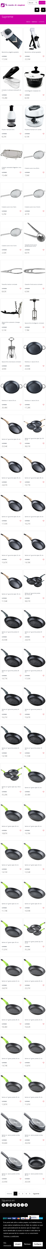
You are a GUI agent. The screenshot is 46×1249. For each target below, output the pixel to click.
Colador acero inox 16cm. (9, 207)
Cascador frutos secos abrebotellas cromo (31, 245)
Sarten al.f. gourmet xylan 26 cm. (11, 516)
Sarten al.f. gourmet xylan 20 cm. (34, 555)
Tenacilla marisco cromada (9, 284)
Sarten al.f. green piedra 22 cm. (34, 1058)
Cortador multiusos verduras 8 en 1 (11, 90)
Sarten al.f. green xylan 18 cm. (10, 942)
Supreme (4, 56)
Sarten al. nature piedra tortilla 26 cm (11, 1136)
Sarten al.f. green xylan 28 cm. (33, 826)
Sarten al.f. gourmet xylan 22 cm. (11, 555)
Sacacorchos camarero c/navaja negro (11, 323)
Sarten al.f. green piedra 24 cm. (11, 1058)
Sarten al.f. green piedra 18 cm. (34, 1097)
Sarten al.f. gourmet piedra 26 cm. (33, 671)
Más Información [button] (7, 1244)
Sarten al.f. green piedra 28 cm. (11, 1019)
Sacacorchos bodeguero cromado (34, 323)
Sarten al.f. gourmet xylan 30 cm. (11, 478)
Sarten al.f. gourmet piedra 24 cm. (10, 710)
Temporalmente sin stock (11, 180)
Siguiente (36, 1194)
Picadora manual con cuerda (33, 129)
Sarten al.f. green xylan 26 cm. (10, 865)
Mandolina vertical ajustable (33, 52)
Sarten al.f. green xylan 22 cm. (10, 903)
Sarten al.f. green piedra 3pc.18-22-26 (34, 942)
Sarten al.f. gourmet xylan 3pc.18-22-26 (34, 439)
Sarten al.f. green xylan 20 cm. (33, 903)
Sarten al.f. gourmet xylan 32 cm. (11, 439)
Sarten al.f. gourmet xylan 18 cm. (11, 594)
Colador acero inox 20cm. (32, 168)
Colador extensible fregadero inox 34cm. (11, 168)
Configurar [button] (37, 1244)
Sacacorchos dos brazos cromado (11, 361)
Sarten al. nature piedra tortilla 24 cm (34, 1136)
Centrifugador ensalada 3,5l (32, 91)
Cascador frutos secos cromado (34, 284)
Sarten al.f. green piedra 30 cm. (34, 981)
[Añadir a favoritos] (20, 56)
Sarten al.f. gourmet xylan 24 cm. (34, 516)
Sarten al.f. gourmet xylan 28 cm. (34, 478)
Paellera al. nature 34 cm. (32, 361)
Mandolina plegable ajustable (10, 52)
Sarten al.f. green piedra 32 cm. (11, 981)
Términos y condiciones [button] (11, 1236)
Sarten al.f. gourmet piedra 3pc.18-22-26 (32, 594)
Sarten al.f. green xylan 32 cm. (33, 787)
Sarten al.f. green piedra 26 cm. (34, 1019)
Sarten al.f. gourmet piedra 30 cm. (33, 632)
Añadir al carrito (12, 63)
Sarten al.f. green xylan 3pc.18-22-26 (11, 787)
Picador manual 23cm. (8, 129)
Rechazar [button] (27, 1244)
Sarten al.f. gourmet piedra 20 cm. (10, 749)
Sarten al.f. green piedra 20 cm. (11, 1097)
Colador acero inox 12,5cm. (33, 207)
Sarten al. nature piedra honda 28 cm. (34, 1174)
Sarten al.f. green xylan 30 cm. (10, 826)
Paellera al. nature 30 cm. (9, 400)
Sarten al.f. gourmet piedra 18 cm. (33, 749)
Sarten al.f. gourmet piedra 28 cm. (10, 671)
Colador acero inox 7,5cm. (9, 245)
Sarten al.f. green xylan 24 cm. (33, 865)
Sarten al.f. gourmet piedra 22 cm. (33, 710)
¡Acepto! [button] (18, 1244)
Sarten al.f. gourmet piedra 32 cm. (10, 632)
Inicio (28, 22)
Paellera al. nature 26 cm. (32, 400)
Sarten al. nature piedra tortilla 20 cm (11, 1174)
